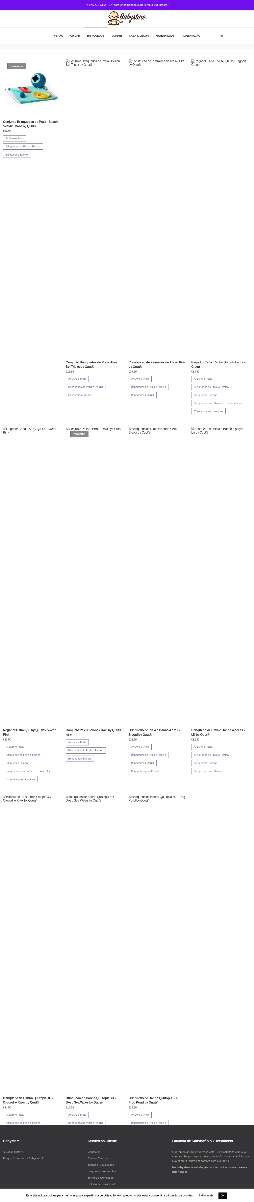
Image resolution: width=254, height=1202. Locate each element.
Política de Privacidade (102, 1184)
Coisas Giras (234, 403)
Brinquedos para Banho (208, 403)
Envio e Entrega (98, 1158)
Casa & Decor (139, 35)
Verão (58, 35)
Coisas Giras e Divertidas (208, 411)
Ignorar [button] (163, 4)
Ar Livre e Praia (14, 138)
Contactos (94, 1151)
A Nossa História (13, 1151)
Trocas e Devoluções (101, 1164)
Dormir (117, 35)
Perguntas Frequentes (102, 1171)
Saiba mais (206, 1195)
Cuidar (75, 35)
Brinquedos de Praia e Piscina (23, 146)
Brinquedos (95, 35)
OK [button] (223, 1195)
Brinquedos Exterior (17, 154)
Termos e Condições (101, 1177)
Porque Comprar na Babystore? (23, 1158)
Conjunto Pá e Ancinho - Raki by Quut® (93, 730)
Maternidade (165, 35)
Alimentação (191, 35)
